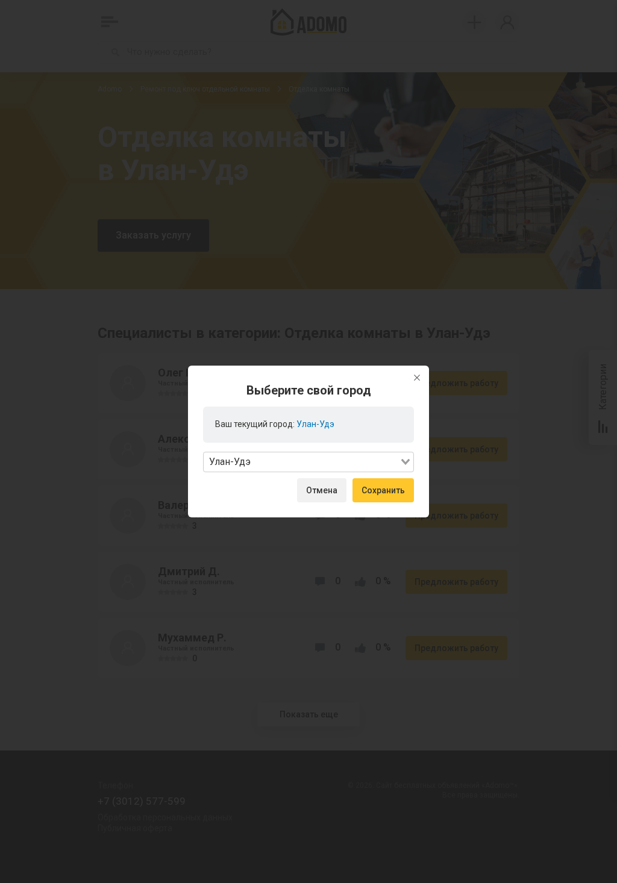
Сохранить (383, 490)
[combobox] (308, 462)
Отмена (321, 490)
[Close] (417, 378)
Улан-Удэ (315, 424)
